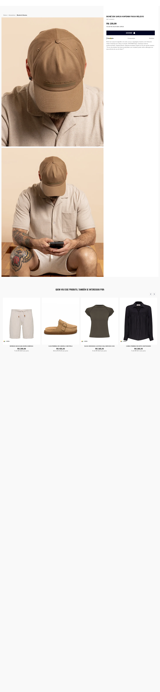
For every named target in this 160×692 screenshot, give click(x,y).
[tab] (110, 38)
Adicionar (129, 33)
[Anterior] (150, 294)
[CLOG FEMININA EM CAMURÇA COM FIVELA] (60, 321)
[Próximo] (154, 294)
